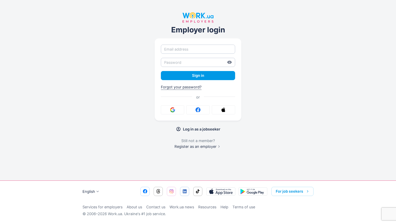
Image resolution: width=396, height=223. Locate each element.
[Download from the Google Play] (252, 191)
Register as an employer (195, 146)
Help (224, 207)
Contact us (155, 207)
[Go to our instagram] (171, 191)
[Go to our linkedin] (184, 191)
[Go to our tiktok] (197, 191)
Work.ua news (182, 207)
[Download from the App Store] (220, 191)
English (88, 191)
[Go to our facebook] (145, 191)
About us (134, 207)
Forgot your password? (181, 87)
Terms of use (243, 207)
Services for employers (102, 207)
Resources (207, 207)
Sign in (198, 75)
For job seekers (289, 191)
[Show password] (229, 62)
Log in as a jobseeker (201, 129)
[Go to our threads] (158, 191)
